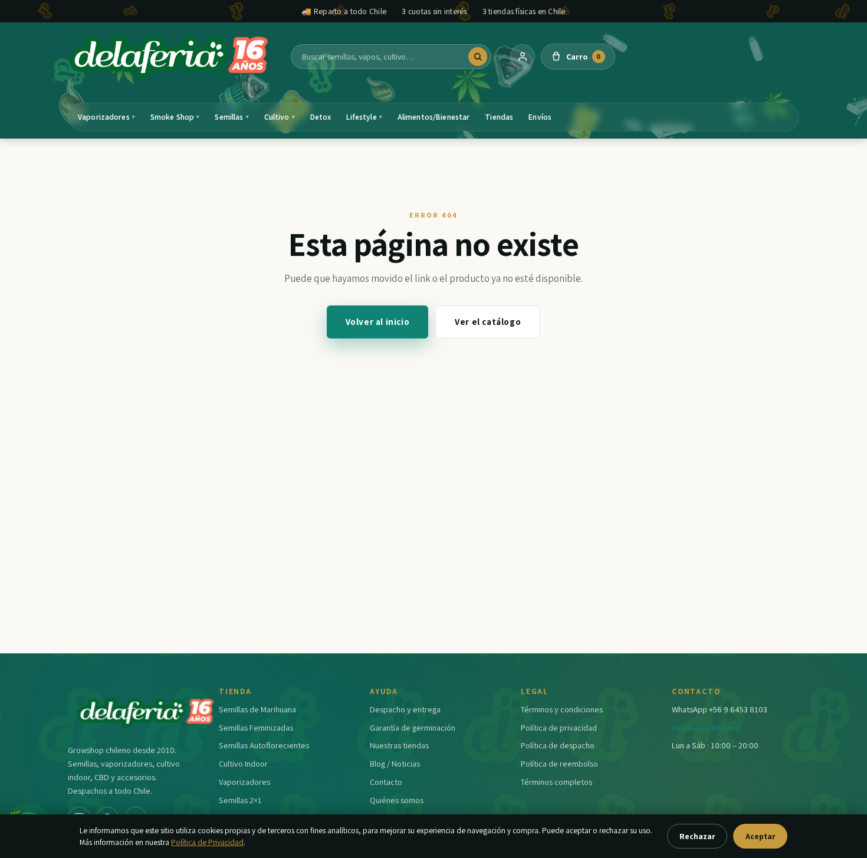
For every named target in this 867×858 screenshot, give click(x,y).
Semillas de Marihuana (257, 709)
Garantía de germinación (412, 727)
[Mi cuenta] (522, 56)
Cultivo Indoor (243, 763)
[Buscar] (477, 56)
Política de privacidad (559, 727)
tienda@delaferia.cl (706, 727)
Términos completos (556, 781)
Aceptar (760, 836)
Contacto (386, 781)
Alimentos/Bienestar (434, 116)
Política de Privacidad (207, 842)
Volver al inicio (378, 321)
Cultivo (279, 116)
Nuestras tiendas (399, 745)
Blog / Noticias (395, 763)
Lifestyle (364, 116)
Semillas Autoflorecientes (264, 745)
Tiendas (499, 116)
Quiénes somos (396, 800)
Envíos (539, 116)
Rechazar (697, 836)
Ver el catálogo (488, 321)
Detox (320, 116)
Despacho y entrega (405, 709)
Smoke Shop (175, 116)
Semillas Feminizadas (256, 727)
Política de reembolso (559, 763)
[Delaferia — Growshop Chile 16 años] (170, 56)
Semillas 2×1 (240, 800)
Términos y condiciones (562, 709)
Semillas (231, 116)
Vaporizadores (106, 116)
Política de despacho (558, 745)
